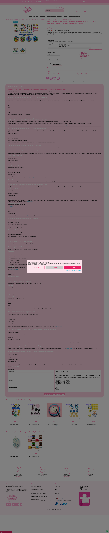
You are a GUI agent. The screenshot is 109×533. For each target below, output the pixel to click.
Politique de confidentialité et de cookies (73, 270)
